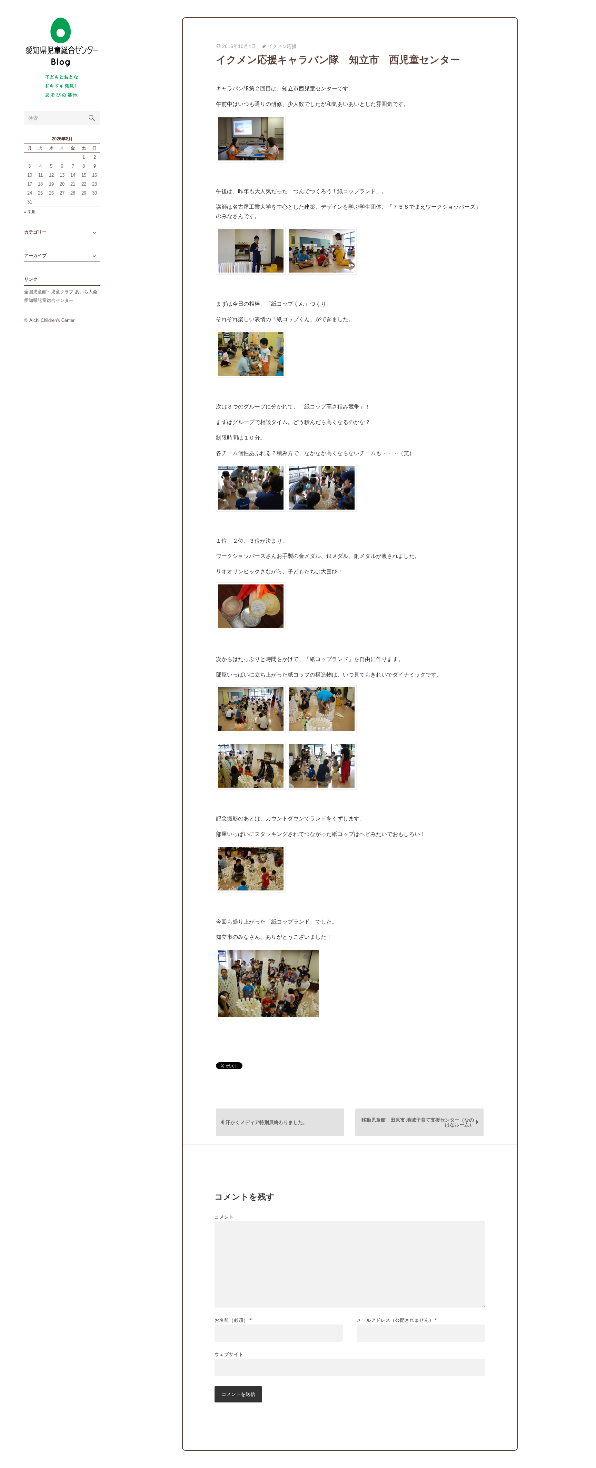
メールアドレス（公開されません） (397, 1320)
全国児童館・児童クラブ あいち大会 (60, 291)
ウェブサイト (229, 1354)
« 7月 (30, 212)
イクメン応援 (282, 46)
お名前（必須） (233, 1320)
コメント (224, 1217)
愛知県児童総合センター (48, 300)
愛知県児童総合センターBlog (62, 42)
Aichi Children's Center (51, 320)
